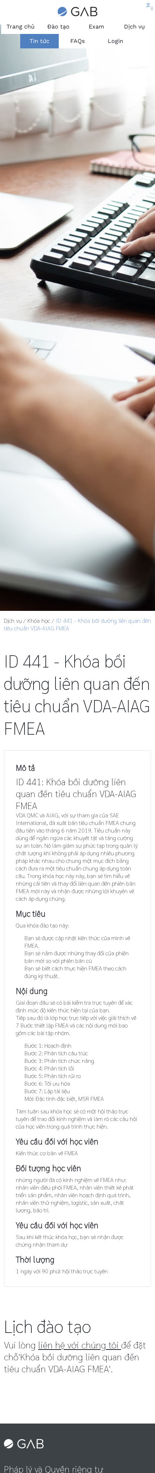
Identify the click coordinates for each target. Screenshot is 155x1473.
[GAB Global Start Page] (77, 13)
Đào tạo (58, 26)
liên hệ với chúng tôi (79, 1345)
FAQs (77, 41)
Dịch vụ (134, 26)
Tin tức (39, 41)
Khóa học (38, 620)
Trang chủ (20, 26)
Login (115, 41)
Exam (96, 26)
